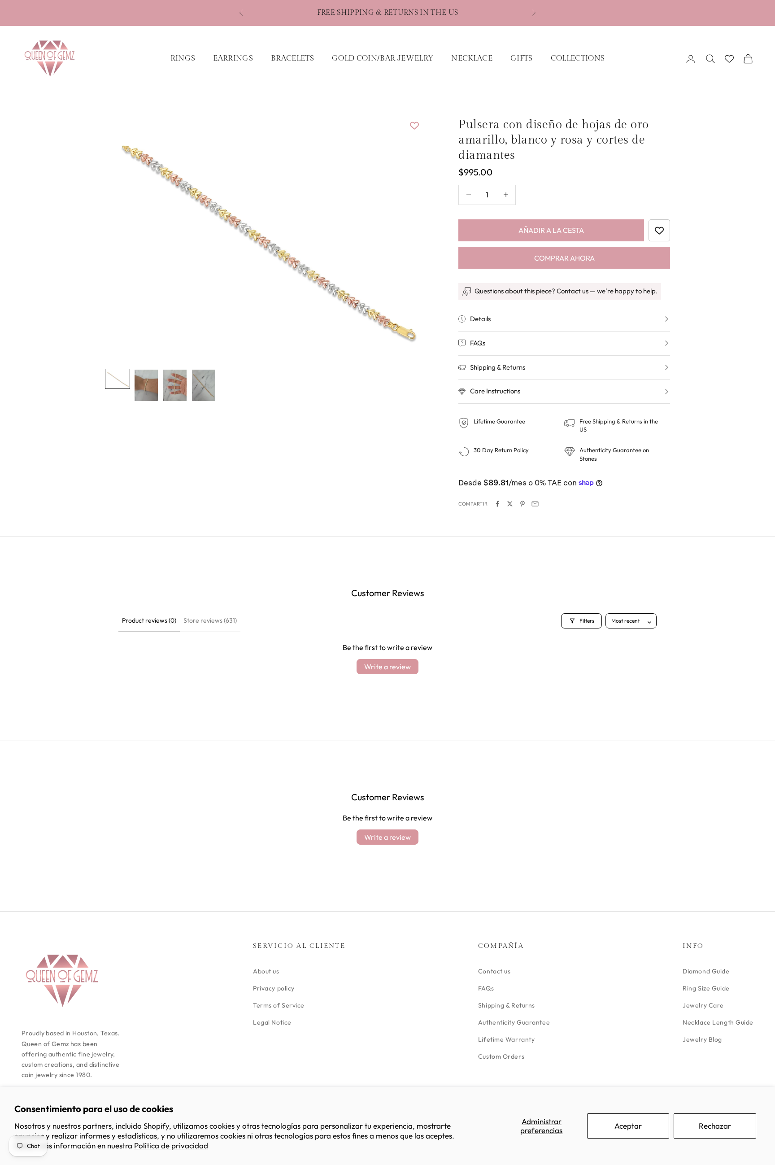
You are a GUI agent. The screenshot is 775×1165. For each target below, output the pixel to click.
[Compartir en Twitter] (510, 503)
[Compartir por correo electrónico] (535, 503)
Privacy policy (274, 988)
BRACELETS (292, 58)
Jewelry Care (703, 1005)
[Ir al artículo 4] (203, 385)
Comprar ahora (564, 257)
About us (266, 971)
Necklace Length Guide (718, 1022)
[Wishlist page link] (729, 58)
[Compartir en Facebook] (497, 503)
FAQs (486, 988)
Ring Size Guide (706, 988)
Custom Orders (501, 1056)
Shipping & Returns (506, 1005)
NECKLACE (471, 58)
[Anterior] (122, 234)
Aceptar (628, 1125)
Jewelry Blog (702, 1039)
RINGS (183, 58)
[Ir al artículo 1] (117, 378)
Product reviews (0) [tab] (149, 620)
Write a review (387, 666)
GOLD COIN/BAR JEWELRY (382, 58)
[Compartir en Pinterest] (522, 503)
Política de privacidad (171, 1145)
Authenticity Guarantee (514, 1022)
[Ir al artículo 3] (174, 385)
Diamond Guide (706, 971)
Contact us (494, 971)
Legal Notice (272, 1022)
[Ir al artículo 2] (146, 385)
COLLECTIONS (578, 58)
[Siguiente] (405, 234)
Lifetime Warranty (506, 1039)
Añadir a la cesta (551, 230)
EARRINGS (233, 58)
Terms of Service (279, 1005)
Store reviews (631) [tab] (210, 620)
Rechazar (715, 1125)
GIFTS (521, 58)
